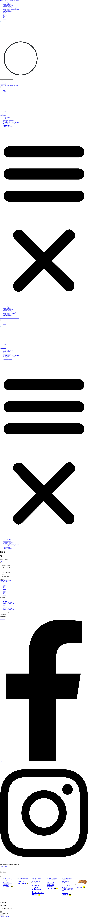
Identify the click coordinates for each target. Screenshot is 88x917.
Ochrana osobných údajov (8, 603)
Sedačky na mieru (7, 4)
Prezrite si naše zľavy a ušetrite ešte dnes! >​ (9, 0)
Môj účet (5, 12)
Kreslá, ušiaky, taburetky (8, 5)
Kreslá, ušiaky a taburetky (8, 120)
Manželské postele (7, 6)
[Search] (0, 876)
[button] (44, 216)
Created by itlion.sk (4, 866)
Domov (4, 585)
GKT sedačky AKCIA (8, 3)
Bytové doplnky (6, 10)
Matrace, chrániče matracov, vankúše (11, 9)
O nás (4, 16)
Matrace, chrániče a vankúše (9, 123)
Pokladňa (5, 15)
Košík (4, 14)
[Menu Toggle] (0, 87)
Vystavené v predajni (7, 11)
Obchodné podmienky (7, 602)
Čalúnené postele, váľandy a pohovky (11, 7)
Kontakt (4, 19)
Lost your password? (4, 916)
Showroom (5, 17)
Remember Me (4, 913)
